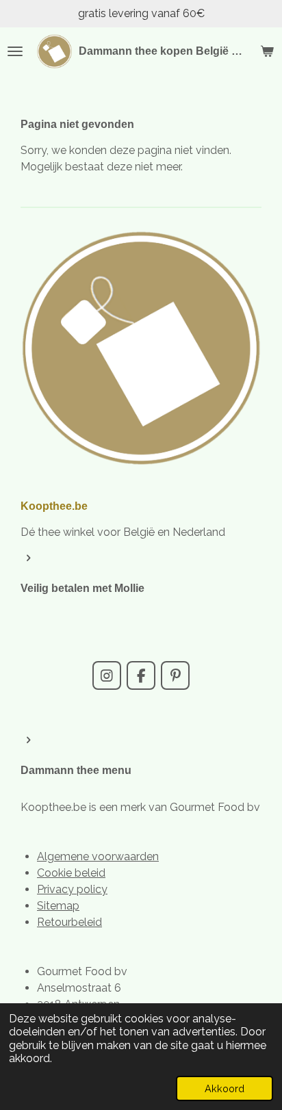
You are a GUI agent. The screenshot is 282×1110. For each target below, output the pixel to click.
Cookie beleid (71, 872)
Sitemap (58, 905)
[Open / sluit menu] (15, 51)
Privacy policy (72, 889)
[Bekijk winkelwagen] (267, 51)
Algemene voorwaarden (98, 856)
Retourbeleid (69, 922)
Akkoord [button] (224, 1088)
